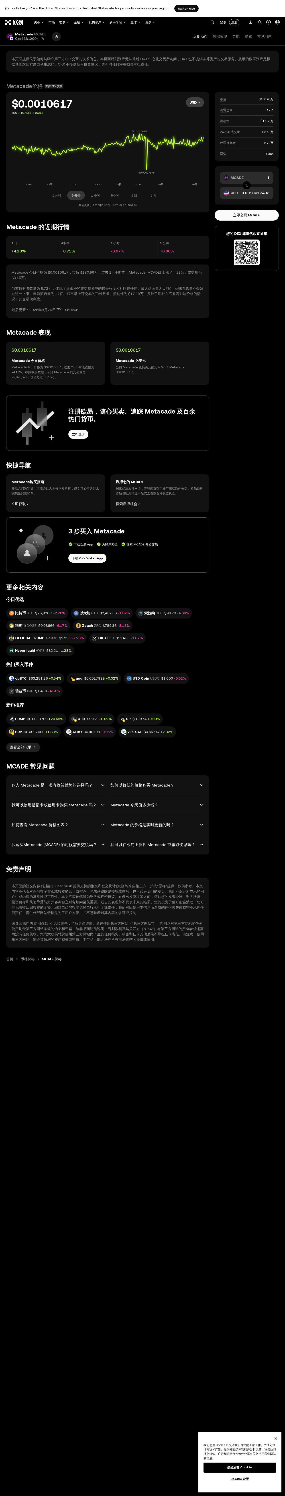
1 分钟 (56, 195)
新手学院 (116, 22)
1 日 (134, 195)
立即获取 (19, 504)
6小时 (115, 195)
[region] (239, 1462)
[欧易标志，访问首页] (14, 22)
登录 (223, 22)
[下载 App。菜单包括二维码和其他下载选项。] (250, 22)
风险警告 (60, 923)
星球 (133, 22)
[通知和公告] (259, 22)
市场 (52, 22)
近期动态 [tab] (200, 36)
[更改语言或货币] (277, 22)
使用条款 (41, 923)
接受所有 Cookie (239, 1467)
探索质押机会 (126, 504)
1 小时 (95, 195)
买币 (37, 22)
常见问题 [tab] (264, 36)
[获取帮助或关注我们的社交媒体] (268, 22)
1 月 (154, 195)
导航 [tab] (236, 36)
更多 (148, 22)
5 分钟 (76, 195)
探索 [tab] (248, 36)
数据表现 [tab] (220, 36)
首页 (9, 959)
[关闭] (276, 1438)
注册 (234, 22)
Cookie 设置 (239, 1479)
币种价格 (27, 959)
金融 (77, 22)
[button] (212, 22)
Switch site (186, 8)
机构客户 (95, 22)
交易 (62, 22)
